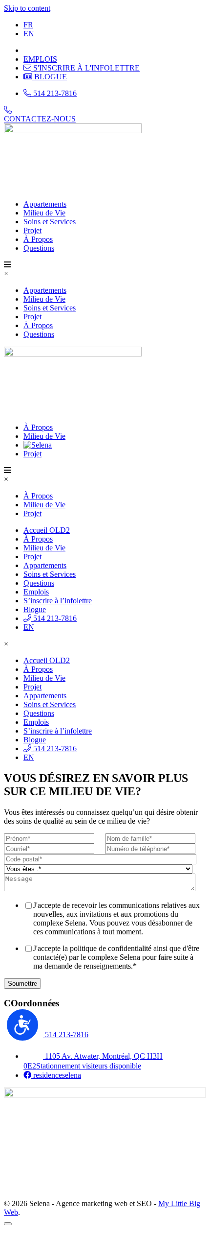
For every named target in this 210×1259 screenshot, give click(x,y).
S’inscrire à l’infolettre (57, 600)
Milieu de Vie (44, 213)
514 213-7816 (54, 618)
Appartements (44, 204)
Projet (32, 230)
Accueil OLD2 (46, 530)
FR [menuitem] (28, 25)
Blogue (34, 609)
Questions (38, 248)
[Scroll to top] (8, 1223)
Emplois (36, 592)
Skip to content (27, 8)
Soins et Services (49, 221)
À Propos (38, 239)
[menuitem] (28, 25)
